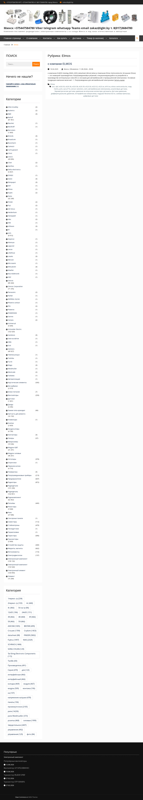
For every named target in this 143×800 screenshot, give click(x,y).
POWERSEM (12, 313)
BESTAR (29, 626)
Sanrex (10, 316)
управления (15, 734)
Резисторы (12, 507)
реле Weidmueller (18, 716)
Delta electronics (14, 169)
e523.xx (101, 86)
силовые (29, 720)
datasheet (14, 635)
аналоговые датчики (119, 89)
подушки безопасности (106, 94)
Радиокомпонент (14, 497)
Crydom (30, 630)
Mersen (11, 260)
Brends (10, 136)
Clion (10, 163)
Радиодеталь (13, 491)
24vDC (27, 612)
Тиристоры (12, 536)
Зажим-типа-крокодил (16, 410)
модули (29, 684)
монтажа (29, 688)
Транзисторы (13, 539)
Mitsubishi (12, 267)
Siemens (11, 349)
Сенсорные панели (15, 518)
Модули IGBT (13, 447)
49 (32, 617)
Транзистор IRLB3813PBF (14, 775)
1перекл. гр (15, 598)
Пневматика (12, 472)
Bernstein (11, 130)
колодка (13, 684)
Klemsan (11, 242)
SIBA (9, 342)
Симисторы (12, 522)
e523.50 (88, 86)
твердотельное (17, 725)
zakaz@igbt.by (67, 2)
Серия (13, 670)
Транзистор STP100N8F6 (14, 782)
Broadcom (12, 139)
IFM (9, 223)
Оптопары (12, 459)
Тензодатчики (13, 529)
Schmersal (12, 323)
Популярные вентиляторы (15, 761)
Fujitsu (13, 640)
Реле (10, 512)
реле (13, 711)
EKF (9, 186)
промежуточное (18, 706)
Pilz (9, 306)
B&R (9, 114)
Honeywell (12, 216)
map (129, 86)
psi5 (60, 89)
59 (21, 621)
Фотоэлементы (13, 552)
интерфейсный (16, 679)
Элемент (11, 576)
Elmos (52, 84)
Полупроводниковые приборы (20, 475)
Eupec (10, 193)
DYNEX (10, 175)
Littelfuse (11, 253)
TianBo (12, 661)
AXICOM (14, 626)
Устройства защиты (15, 545)
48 (21, 617)
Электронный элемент (16, 570)
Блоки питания (14, 392)
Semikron (11, 335)
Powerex (11, 310)
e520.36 (68, 86)
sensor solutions (77, 89)
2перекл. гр (15, 603)
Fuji (9, 205)
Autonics (11, 110)
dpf (57, 86)
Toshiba (11, 358)
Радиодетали (13, 486)
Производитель (17, 665)
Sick (9, 345)
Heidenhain (12, 212)
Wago (10, 365)
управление (15, 729)
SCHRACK (14, 644)
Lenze (10, 249)
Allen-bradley (13, 107)
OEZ (9, 277)
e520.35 (62, 86)
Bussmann (12, 143)
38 (11, 617)
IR (8, 230)
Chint (10, 153)
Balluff (10, 117)
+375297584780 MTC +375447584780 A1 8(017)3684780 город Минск (32, 2)
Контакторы (12, 435)
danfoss (11, 166)
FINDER (30, 635)
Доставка (77, 38)
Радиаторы (12, 482)
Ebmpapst (12, 182)
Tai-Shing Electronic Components (22, 654)
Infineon (11, 226)
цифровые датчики (90, 96)
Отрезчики (12, 463)
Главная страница (12, 38)
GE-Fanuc (11, 209)
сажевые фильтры (123, 94)
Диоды (10, 404)
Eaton (10, 179)
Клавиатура (12, 420)
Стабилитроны (13, 525)
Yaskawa (11, 375)
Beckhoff (11, 127)
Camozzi (11, 146)
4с (11, 607)
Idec (9, 219)
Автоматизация (14, 379)
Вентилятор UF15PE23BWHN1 (16, 768)
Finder (10, 202)
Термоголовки (13, 532)
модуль (13, 688)
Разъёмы (11, 503)
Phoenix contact (14, 303)
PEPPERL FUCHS (14, 299)
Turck (10, 362)
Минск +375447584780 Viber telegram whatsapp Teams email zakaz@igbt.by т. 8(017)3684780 (68, 28)
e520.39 (82, 86)
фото (31, 734)
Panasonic (12, 292)
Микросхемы (13, 442)
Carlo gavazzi (13, 150)
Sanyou (11, 320)
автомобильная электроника (99, 89)
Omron (10, 281)
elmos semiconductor (119, 86)
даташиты (107, 91)
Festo (10, 196)
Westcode (11, 372)
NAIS (28, 640)
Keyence (11, 239)
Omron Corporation (15, 286)
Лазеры (11, 438)
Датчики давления (119, 91)
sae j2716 (66, 89)
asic (53, 86)
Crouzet (14, 630)
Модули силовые (14, 453)
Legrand (11, 246)
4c (29, 603)
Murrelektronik (13, 274)
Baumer (11, 123)
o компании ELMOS (60, 63)
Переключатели (14, 466)
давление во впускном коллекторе (89, 91)
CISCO (10, 157)
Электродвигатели (15, 555)
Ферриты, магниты (15, 548)
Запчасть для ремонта (16, 414)
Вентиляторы (13, 395)
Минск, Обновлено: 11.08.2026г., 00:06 (78, 69)
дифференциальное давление (62, 94)
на (11, 693)
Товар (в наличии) (95, 38)
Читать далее (119, 80)
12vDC (13, 612)
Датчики (11, 399)
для (25, 670)
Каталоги (113, 38)
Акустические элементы (17, 382)
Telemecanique (14, 355)
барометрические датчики (65, 91)
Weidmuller (12, 369)
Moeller (11, 270)
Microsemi (12, 263)
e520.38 (75, 86)
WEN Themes (33, 797)
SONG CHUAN (16, 649)
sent (85, 89)
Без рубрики (13, 386)
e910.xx (107, 86)
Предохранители (14, 479)
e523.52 (95, 86)
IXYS (9, 233)
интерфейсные (16, 674)
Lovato (10, 256)
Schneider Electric (15, 329)
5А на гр (23, 607)
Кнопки (11, 423)
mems (56, 89)
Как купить (62, 38)
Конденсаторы (13, 429)
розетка (13, 720)
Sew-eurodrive (13, 338)
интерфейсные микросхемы (86, 94)
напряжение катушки (19, 697)
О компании (31, 38)
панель (13, 702)
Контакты (47, 38)
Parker (10, 296)
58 (11, 621)
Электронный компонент (17, 559)
